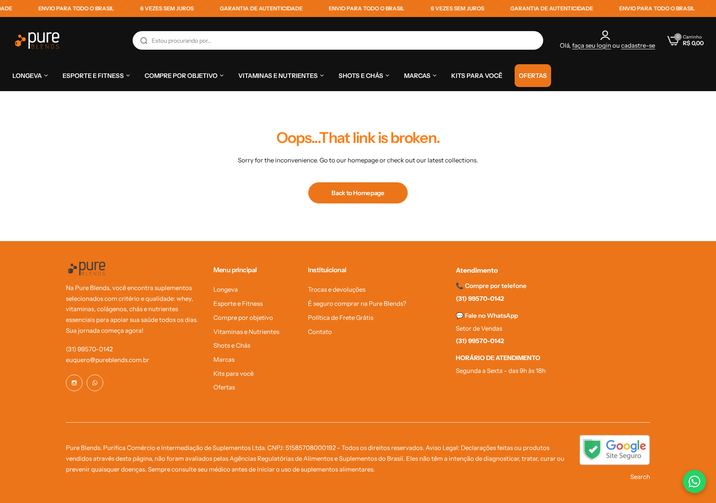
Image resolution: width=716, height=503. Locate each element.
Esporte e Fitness (238, 303)
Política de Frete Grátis (340, 318)
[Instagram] (74, 383)
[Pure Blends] (37, 40)
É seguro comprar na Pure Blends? (357, 303)
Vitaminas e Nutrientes (246, 332)
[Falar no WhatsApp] (694, 481)
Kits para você (233, 373)
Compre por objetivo (243, 318)
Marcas (224, 359)
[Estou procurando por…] (144, 40)
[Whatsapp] (95, 383)
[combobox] (338, 40)
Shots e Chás (231, 345)
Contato (320, 332)
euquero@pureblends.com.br (107, 360)
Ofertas (224, 387)
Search (640, 477)
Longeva (225, 289)
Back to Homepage (357, 193)
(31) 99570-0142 (89, 349)
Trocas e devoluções (336, 289)
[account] (607, 35)
